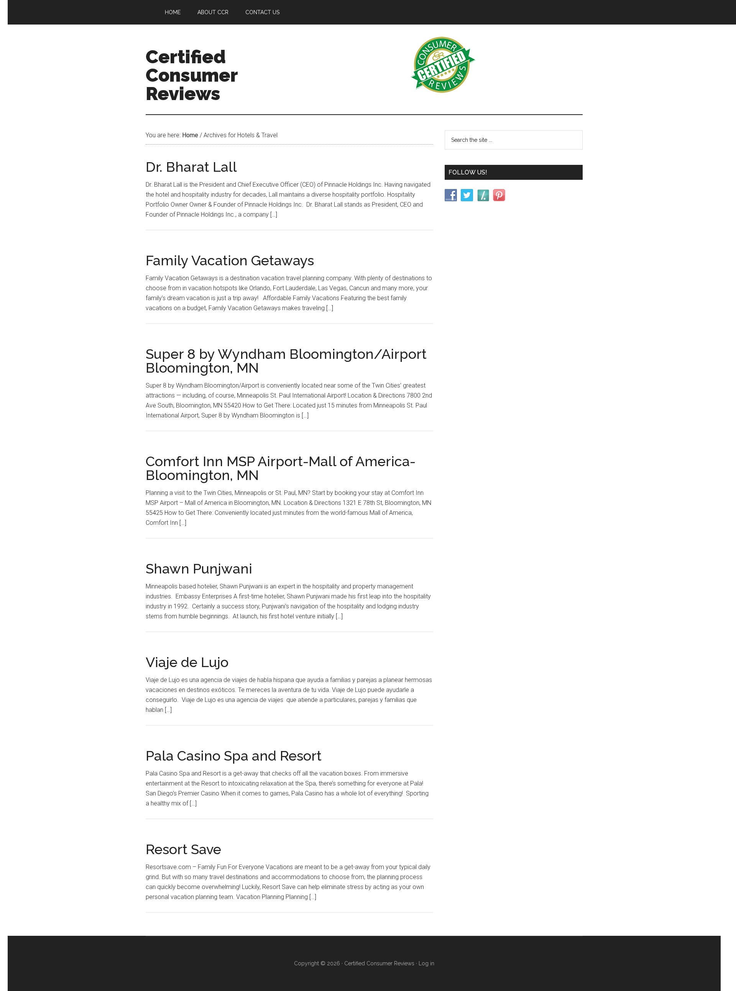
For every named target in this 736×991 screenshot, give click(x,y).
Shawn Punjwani (199, 568)
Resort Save (183, 849)
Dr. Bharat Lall (191, 167)
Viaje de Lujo (187, 662)
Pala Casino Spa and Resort (234, 756)
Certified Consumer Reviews (192, 75)
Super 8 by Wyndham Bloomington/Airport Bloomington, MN (286, 361)
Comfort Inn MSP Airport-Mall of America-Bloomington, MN (281, 468)
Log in (426, 963)
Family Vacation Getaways (230, 260)
